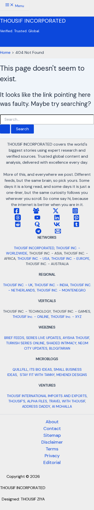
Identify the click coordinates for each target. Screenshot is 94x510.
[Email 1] (57, 233)
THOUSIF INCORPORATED (33, 20)
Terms (52, 449)
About (52, 422)
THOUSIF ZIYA (33, 499)
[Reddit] (17, 226)
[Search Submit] (5, 129)
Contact (52, 429)
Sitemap (52, 435)
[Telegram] (38, 233)
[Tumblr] (76, 226)
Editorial (52, 462)
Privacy (52, 456)
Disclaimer (52, 442)
